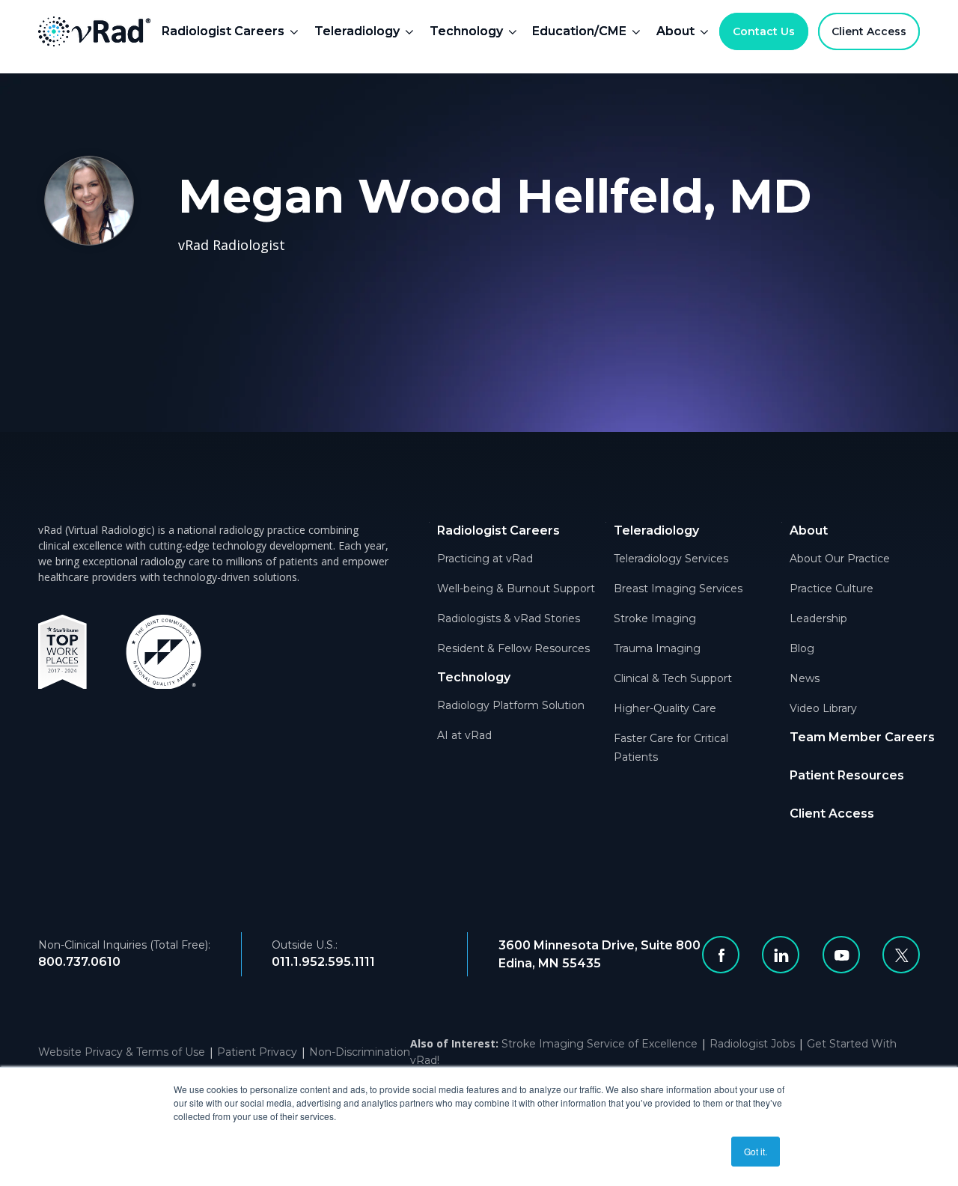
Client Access (869, 31)
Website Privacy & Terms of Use (121, 1052)
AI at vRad (464, 735)
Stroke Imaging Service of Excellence (599, 1043)
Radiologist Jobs (752, 1043)
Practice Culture (831, 588)
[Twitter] (901, 954)
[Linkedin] (780, 954)
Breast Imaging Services (678, 588)
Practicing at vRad (485, 558)
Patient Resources (847, 775)
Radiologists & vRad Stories (508, 618)
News (805, 678)
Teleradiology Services (671, 558)
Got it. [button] (755, 1151)
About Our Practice (840, 558)
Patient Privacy (257, 1052)
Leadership (818, 618)
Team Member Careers (862, 737)
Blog (802, 648)
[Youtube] (841, 954)
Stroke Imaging (655, 618)
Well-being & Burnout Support (516, 588)
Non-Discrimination (359, 1052)
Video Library (823, 708)
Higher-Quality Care (665, 708)
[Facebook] (720, 954)
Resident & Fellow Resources (513, 648)
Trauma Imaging (657, 648)
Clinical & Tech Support (673, 678)
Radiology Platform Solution (511, 705)
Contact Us (764, 31)
